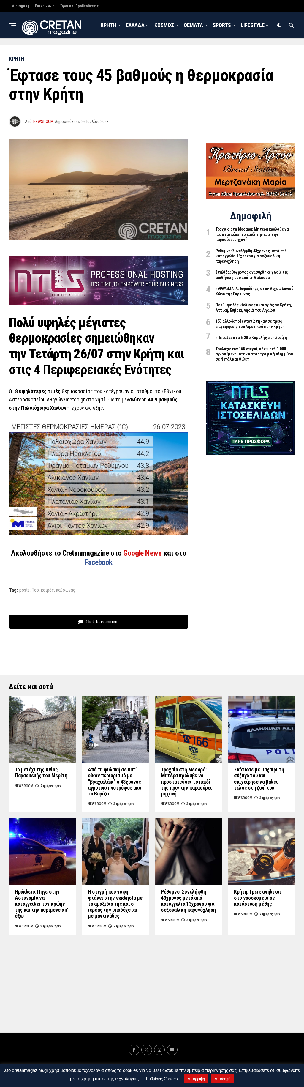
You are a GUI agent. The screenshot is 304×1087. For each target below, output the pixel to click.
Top (35, 590)
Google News (143, 553)
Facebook (99, 562)
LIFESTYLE (253, 25)
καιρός (47, 590)
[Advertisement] (250, 553)
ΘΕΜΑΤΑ (193, 25)
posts (24, 590)
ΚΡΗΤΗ (108, 25)
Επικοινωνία (45, 6)
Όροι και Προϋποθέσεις (80, 6)
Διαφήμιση (20, 6)
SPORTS (222, 25)
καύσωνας (65, 590)
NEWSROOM (185, 53)
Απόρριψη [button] (196, 1079)
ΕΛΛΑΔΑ (135, 25)
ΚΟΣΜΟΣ (164, 25)
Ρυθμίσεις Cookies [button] (162, 1079)
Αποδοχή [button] (222, 1079)
